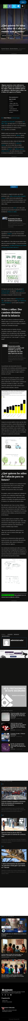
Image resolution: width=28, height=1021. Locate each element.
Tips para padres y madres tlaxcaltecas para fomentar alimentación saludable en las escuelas (12, 975)
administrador (11, 38)
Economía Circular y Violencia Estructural (15, 219)
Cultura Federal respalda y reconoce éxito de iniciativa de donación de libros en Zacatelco (13, 803)
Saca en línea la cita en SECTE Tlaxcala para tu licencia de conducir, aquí (13, 834)
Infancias (16, 634)
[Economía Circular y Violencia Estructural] (4, 218)
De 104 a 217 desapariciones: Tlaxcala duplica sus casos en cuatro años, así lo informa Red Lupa (18, 745)
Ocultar (11, 101)
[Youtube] (11, 995)
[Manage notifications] (3, 1008)
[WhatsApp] (5, 6)
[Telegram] (18, 6)
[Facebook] (9, 6)
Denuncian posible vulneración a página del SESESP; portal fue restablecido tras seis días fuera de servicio (16, 349)
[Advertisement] (14, 68)
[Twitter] (14, 6)
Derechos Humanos (7, 35)
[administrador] (6, 642)
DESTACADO (16, 35)
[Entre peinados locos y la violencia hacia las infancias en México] (14, 925)
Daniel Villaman (7, 117)
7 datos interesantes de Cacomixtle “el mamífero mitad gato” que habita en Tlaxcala (13, 865)
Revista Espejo (6, 636)
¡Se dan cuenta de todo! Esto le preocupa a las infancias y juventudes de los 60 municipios (12, 955)
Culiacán (10, 634)
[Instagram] (5, 995)
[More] (22, 6)
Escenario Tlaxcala (5, 48)
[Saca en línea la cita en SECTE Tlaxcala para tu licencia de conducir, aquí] (14, 824)
